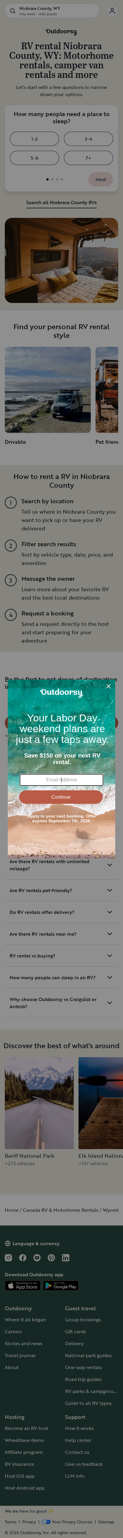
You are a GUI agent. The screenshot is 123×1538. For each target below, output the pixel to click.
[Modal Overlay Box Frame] (61, 769)
